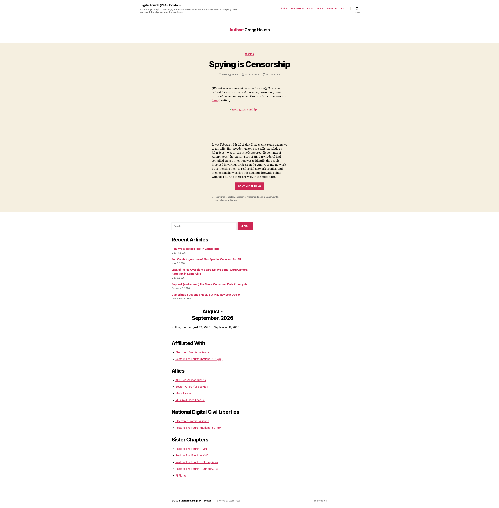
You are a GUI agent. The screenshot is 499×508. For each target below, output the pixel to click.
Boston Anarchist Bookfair (191, 386)
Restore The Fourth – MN (191, 448)
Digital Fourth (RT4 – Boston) (196, 500)
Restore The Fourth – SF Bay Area (196, 462)
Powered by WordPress (227, 500)
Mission (283, 8)
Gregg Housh (231, 74)
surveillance (221, 200)
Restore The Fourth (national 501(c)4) (198, 359)
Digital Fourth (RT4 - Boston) (160, 5)
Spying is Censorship (249, 64)
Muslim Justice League (190, 400)
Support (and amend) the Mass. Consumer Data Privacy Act (210, 284)
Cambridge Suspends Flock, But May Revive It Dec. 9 (206, 294)
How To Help (297, 8)
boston (231, 197)
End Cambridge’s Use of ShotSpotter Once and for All (206, 259)
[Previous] (180, 315)
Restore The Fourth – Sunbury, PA (196, 468)
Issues (320, 8)
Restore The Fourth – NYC (191, 455)
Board (310, 8)
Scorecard (332, 8)
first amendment (255, 197)
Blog (343, 8)
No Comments (273, 74)
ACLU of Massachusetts (190, 380)
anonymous (220, 197)
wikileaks (232, 200)
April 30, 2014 (252, 74)
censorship (240, 197)
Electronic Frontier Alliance (192, 352)
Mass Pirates (183, 393)
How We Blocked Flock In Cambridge (195, 248)
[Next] (245, 315)
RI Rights (180, 475)
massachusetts (271, 197)
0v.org (216, 100)
